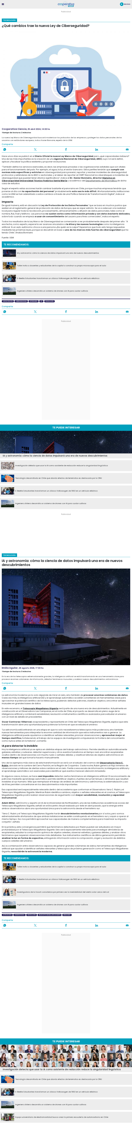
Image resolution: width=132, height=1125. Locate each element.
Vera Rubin (67, 915)
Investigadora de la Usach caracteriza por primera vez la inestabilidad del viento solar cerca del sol (63, 892)
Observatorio (19, 915)
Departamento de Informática (101, 180)
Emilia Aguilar (10, 667)
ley (41, 301)
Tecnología (9, 20)
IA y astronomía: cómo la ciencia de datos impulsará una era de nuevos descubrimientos (58, 253)
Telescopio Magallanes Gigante (40, 708)
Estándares (34, 301)
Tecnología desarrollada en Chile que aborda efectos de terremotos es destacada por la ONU (58, 478)
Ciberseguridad (21, 301)
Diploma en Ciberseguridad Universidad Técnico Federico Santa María (58, 179)
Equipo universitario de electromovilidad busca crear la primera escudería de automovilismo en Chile (61, 1117)
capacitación (8, 301)
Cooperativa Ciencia (14, 129)
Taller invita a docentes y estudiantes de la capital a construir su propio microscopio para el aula (61, 266)
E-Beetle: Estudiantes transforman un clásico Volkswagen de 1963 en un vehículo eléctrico (58, 278)
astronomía (7, 915)
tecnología (49, 301)
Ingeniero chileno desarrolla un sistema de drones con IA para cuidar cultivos (52, 291)
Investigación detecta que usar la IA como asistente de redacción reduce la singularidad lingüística (61, 466)
